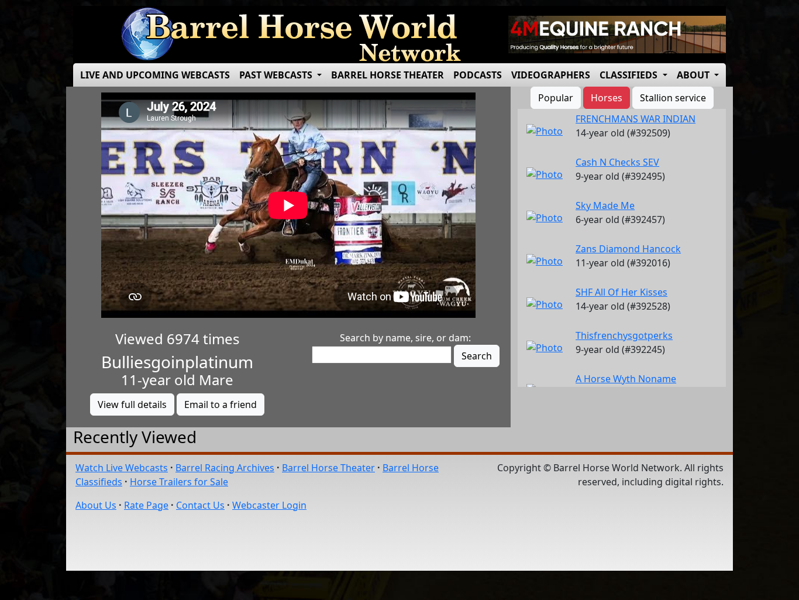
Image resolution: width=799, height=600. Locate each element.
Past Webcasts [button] (277, 74)
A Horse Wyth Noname (626, 378)
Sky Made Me (605, 205)
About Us (95, 505)
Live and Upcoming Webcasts (155, 74)
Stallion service (673, 97)
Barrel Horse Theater (387, 74)
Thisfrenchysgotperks (624, 335)
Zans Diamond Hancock (628, 248)
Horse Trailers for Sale (179, 481)
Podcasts (477, 74)
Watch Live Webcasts (121, 467)
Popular (555, 97)
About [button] (694, 74)
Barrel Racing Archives (224, 467)
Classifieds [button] (630, 74)
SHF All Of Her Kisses (621, 292)
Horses (606, 97)
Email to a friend (220, 404)
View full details (132, 404)
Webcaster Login (269, 505)
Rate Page (146, 505)
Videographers (550, 74)
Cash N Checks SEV (617, 162)
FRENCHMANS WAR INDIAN (635, 118)
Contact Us (200, 505)
